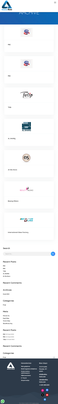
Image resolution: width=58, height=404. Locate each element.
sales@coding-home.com (43, 381)
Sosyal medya (25, 380)
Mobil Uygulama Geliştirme (29, 369)
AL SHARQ (11, 138)
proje (4, 305)
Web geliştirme (25, 366)
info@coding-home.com (43, 375)
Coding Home (35, 403)
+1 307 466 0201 (44, 385)
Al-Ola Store (12, 170)
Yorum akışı (6, 321)
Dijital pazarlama (26, 375)
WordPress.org (7, 323)
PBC (9, 45)
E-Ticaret (24, 378)
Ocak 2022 (6, 294)
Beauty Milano (13, 201)
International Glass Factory (18, 232)
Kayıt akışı (6, 318)
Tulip (9, 107)
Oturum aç (6, 315)
